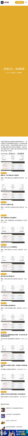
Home (8, 72)
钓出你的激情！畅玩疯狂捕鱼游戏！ (13, 414)
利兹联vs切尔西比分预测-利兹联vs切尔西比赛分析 (13, 394)
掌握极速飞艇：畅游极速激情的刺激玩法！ (15, 408)
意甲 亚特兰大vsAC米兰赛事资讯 (9, 247)
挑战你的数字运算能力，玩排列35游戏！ (14, 426)
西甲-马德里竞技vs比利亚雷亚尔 (9, 217)
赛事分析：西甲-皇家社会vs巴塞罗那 (10, 175)
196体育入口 (19, 2)
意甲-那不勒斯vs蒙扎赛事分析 (8, 305)
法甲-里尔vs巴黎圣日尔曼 (7, 204)
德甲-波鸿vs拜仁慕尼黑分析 (7, 276)
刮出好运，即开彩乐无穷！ (11, 420)
